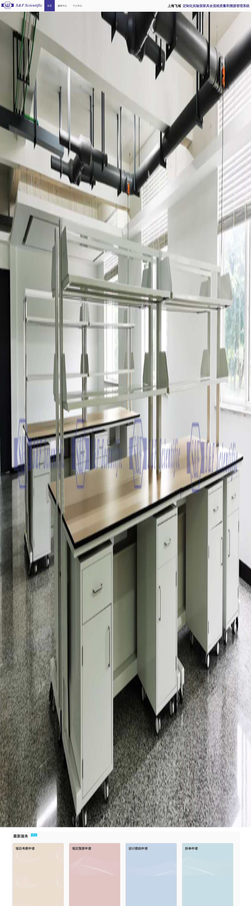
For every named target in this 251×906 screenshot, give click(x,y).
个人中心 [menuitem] (77, 5)
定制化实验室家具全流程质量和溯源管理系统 (209, 6)
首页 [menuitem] (49, 5)
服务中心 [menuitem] (62, 5)
